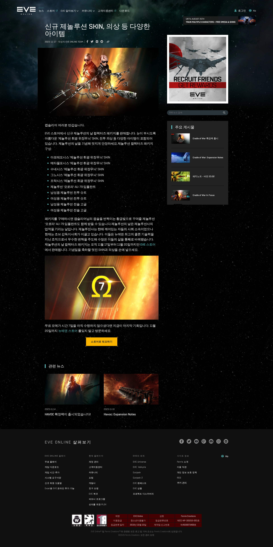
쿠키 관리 (182, 482)
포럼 (91, 477)
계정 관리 (94, 462)
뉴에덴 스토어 (67, 331)
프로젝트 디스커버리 (143, 494)
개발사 (92, 483)
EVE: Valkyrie (139, 467)
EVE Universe (139, 462)
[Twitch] (203, 441)
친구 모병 (94, 488)
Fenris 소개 (182, 462)
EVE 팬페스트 (139, 483)
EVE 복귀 (93, 494)
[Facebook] (181, 441)
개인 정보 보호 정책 (187, 472)
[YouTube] (196, 441)
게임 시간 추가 (52, 472)
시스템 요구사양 (53, 477)
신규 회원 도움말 (53, 483)
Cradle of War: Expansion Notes (208, 157)
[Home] (26, 14)
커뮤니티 (93, 472)
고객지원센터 (95, 467)
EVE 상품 (137, 488)
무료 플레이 (51, 462)
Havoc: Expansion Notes (120, 414)
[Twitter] (189, 441)
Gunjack (137, 472)
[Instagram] (218, 441)
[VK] (226, 441)
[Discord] (211, 441)
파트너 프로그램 (97, 499)
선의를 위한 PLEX (97, 504)
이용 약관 (182, 467)
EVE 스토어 (147, 244)
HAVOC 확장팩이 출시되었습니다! (68, 414)
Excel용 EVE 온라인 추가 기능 (60, 488)
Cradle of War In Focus (204, 195)
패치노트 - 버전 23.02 (204, 176)
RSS (179, 477)
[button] (240, 11)
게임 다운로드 (52, 467)
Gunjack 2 (138, 477)
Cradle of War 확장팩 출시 (205, 138)
